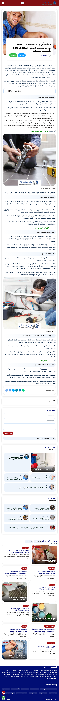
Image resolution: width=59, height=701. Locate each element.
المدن (43, 693)
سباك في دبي (44, 360)
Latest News (34, 689)
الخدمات (53, 693)
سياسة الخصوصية (22, 693)
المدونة (33, 693)
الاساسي (5, 689)
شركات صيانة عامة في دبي (40, 131)
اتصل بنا (25, 689)
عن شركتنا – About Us (8, 693)
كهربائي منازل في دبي (42, 228)
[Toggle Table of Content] (6, 91)
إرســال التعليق (8, 433)
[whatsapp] (3, 697)
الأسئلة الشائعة (15, 689)
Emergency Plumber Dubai (48, 689)
